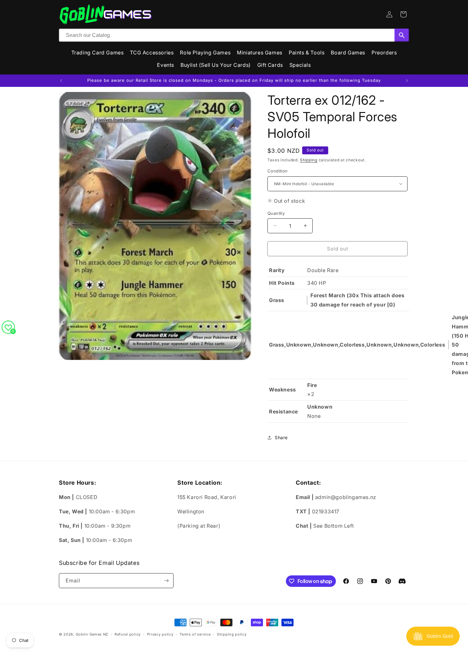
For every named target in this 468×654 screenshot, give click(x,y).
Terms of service (195, 634)
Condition (277, 170)
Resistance (283, 411)
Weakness (282, 389)
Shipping (308, 160)
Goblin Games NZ (92, 634)
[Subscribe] (166, 580)
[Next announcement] (407, 80)
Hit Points (282, 283)
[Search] (401, 35)
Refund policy (128, 634)
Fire (312, 385)
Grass (276, 300)
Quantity (276, 212)
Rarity (277, 270)
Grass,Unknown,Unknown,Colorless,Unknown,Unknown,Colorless (357, 344)
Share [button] (281, 437)
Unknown (319, 407)
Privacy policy (160, 634)
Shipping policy (232, 634)
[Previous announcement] (61, 80)
